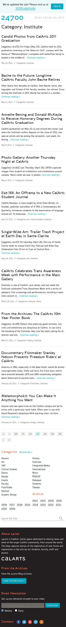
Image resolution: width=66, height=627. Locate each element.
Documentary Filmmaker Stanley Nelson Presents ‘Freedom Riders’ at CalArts (31, 357)
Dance (4, 472)
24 (45, 433)
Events (4, 480)
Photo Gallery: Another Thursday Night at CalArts (28, 159)
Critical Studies (36, 219)
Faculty (5, 483)
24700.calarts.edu (25, 8)
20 (16, 433)
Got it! (57, 6)
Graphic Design (9, 494)
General (5, 491)
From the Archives (14, 568)
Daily (21, 610)
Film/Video (34, 383)
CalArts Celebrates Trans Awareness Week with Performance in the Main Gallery (31, 275)
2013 (43, 504)
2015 (27, 504)
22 (30, 433)
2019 (59, 500)
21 (23, 433)
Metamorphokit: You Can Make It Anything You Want (28, 398)
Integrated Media (41, 465)
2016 (19, 504)
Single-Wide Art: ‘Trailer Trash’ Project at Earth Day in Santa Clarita (32, 234)
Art (28, 219)
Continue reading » (36, 57)
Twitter (24, 621)
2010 (4, 508)
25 (52, 433)
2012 (50, 504)
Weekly (8, 610)
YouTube (29, 621)
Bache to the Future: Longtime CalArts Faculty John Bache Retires (30, 78)
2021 (43, 500)
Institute (30, 63)
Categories (16, 452)
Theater (36, 487)
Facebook (18, 621)
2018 (4, 504)
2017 (12, 504)
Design (33, 422)
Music (38, 301)
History (30, 340)
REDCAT (36, 476)
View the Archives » (14, 581)
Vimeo (35, 621)
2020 (51, 500)
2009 (12, 508)
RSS (41, 621)
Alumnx (5, 458)
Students (36, 483)
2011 (58, 504)
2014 (35, 504)
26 (60, 433)
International (39, 469)
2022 (35, 500)
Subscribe (52, 605)
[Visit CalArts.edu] (13, 560)
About (10, 533)
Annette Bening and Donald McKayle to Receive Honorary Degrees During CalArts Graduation (31, 119)
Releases (36, 480)
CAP (3, 465)
